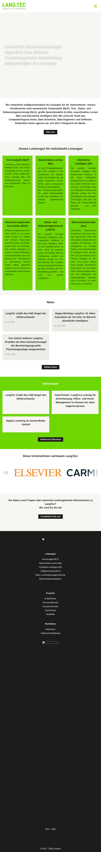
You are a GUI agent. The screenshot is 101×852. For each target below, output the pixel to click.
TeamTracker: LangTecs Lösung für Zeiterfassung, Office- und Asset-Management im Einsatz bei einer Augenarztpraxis (75, 400)
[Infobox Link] (17, 174)
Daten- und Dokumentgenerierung (50, 575)
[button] (50, 132)
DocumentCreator (50, 606)
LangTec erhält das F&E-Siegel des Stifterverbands (25, 315)
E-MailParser (50, 599)
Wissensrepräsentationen (50, 579)
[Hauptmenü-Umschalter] (96, 6)
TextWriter (50, 614)
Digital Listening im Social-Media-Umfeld (26, 422)
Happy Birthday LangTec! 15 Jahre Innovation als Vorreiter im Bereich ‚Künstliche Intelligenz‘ (75, 317)
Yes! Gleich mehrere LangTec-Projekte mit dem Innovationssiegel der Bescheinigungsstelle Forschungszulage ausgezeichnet (26, 344)
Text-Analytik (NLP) (50, 559)
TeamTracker (50, 610)
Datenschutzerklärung (50, 633)
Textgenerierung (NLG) (50, 571)
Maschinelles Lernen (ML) (50, 563)
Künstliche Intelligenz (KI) (50, 567)
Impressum (50, 629)
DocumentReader (50, 602)
